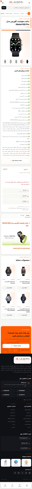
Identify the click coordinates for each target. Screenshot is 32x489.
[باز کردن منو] (29, 3)
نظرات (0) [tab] (22, 215)
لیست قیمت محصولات (11, 418)
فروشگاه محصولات (28, 409)
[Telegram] (25, 472)
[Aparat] (18, 472)
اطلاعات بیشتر (24, 287)
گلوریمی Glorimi (19, 208)
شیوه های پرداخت (28, 424)
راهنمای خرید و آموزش (25, 350)
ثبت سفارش (29, 412)
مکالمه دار (10, 208)
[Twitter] (22, 472)
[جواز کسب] (16, 463)
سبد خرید (29, 427)
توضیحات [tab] (27, 215)
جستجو (3, 7)
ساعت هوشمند (24, 208)
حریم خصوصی (12, 412)
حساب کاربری (13, 409)
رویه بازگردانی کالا (28, 421)
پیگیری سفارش (28, 415)
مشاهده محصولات (17, 346)
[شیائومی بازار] (16, 3)
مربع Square (14, 208)
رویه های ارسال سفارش (27, 418)
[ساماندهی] (26, 463)
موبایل (25, 399)
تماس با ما (13, 427)
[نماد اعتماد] (5, 463)
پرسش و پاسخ (12, 415)
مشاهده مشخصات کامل (17, 160)
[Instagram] (29, 472)
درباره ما (14, 424)
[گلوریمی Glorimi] (25, 169)
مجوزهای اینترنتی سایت (11, 421)
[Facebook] (14, 472)
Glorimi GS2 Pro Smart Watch (21, 248)
